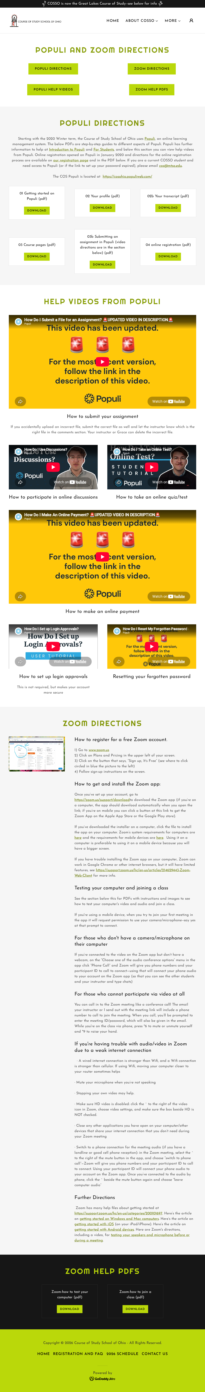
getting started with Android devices (104, 1230)
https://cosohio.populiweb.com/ (127, 177)
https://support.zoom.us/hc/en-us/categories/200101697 (118, 1213)
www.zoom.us (99, 750)
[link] (36, 20)
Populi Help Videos (53, 89)
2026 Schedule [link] (123, 1354)
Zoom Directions (151, 68)
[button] (142, 21)
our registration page (70, 160)
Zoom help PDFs (152, 89)
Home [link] (113, 21)
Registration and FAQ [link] (78, 1354)
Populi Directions (53, 68)
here (77, 838)
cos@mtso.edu (170, 166)
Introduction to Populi (67, 150)
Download (36, 210)
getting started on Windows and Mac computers (119, 1219)
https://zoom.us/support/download (102, 800)
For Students (103, 150)
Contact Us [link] (155, 1354)
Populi (150, 139)
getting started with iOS (94, 1224)
